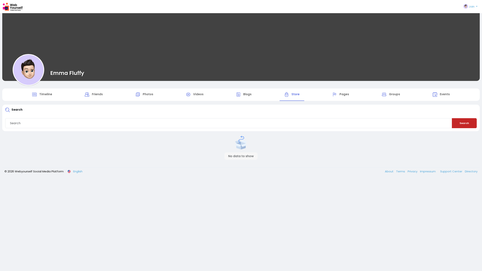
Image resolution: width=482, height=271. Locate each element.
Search (464, 123)
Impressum (428, 171)
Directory (471, 171)
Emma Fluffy (67, 73)
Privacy (413, 171)
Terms (401, 171)
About (389, 171)
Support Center (451, 171)
